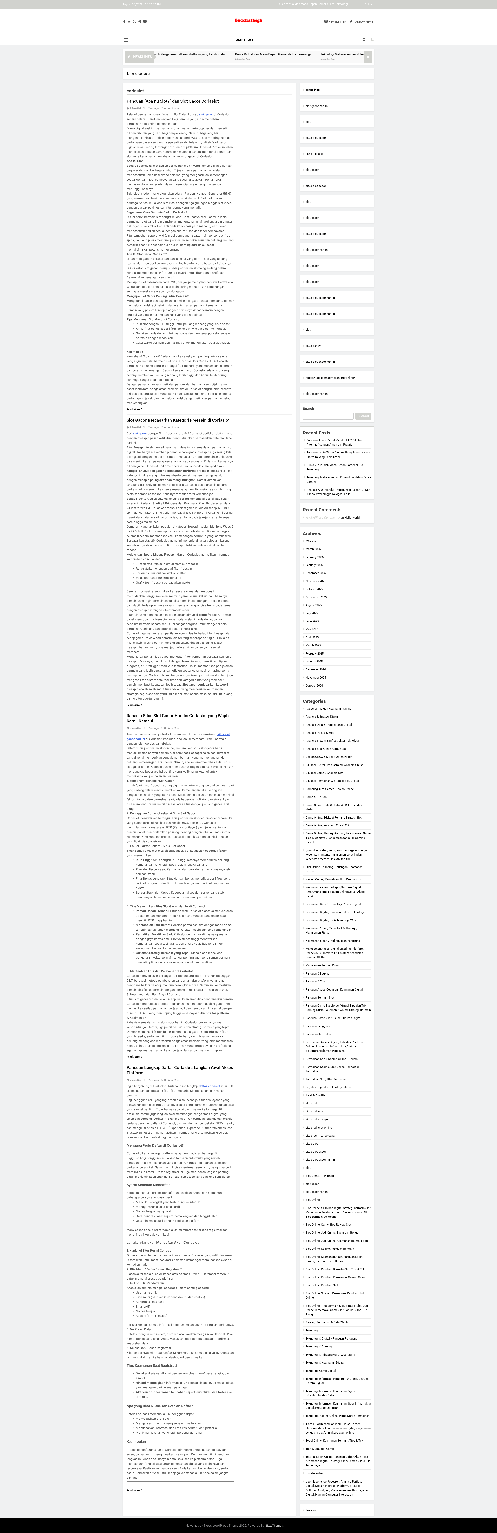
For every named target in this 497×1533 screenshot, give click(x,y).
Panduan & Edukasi (318, 973)
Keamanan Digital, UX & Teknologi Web (331, 920)
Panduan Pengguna (318, 1026)
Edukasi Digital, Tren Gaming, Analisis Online (334, 765)
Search (308, 409)
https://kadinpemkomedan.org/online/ (330, 378)
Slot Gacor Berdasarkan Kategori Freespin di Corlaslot (178, 420)
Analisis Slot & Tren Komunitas (326, 749)
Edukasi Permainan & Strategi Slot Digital (332, 781)
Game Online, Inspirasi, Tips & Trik (328, 825)
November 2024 (316, 677)
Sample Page (244, 40)
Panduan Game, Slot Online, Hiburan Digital (333, 1018)
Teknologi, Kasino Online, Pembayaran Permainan (337, 1416)
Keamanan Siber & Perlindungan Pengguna (333, 941)
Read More (133, 409)
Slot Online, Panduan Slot (322, 1285)
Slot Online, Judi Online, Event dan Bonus (332, 1232)
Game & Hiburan (316, 797)
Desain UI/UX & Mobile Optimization (329, 757)
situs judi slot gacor (318, 1119)
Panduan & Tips (316, 981)
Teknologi (312, 1330)
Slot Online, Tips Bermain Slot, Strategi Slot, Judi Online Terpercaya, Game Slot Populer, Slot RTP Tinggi (337, 1310)
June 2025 (312, 621)
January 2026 (314, 565)
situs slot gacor (316, 138)
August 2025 (314, 605)
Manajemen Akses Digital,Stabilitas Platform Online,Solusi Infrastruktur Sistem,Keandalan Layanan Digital (335, 953)
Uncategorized (315, 1473)
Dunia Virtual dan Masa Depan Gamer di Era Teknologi (207, 54)
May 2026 (312, 541)
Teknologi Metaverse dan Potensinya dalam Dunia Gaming (310, 4)
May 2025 (312, 629)
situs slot (312, 1143)
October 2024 (314, 685)
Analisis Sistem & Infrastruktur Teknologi (332, 740)
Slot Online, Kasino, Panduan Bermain (330, 1248)
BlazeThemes (274, 1525)
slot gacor (206, 114)
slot (308, 122)
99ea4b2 (135, 108)
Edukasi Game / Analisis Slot (324, 773)
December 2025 (316, 573)
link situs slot (314, 154)
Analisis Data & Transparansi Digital (329, 725)
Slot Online (313, 1200)
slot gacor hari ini (317, 106)
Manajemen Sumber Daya (322, 965)
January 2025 (314, 661)
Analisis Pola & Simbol (320, 732)
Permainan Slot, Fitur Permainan (326, 1079)
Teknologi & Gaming (319, 1346)
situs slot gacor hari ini (320, 298)
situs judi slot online (319, 1127)
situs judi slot (314, 1111)
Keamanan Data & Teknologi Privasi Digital (333, 904)
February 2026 (315, 557)
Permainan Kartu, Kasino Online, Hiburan (332, 1059)
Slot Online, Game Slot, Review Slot (328, 1224)
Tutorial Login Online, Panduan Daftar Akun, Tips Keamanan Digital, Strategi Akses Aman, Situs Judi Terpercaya (338, 1461)
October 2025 (314, 589)
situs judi (311, 1103)
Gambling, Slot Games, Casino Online (330, 789)
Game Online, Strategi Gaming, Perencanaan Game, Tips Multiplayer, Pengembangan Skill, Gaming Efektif (338, 838)
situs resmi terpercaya (320, 1135)
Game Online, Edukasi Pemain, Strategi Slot (334, 817)
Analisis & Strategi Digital (322, 716)
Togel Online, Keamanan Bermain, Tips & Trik (334, 1440)
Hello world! (352, 517)
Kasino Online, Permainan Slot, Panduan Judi (334, 879)
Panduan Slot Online (319, 1034)
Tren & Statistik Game (320, 1449)
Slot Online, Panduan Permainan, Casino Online (336, 1277)
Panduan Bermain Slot (320, 997)
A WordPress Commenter (323, 517)
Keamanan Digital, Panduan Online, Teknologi (335, 912)
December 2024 (316, 669)
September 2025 (316, 597)
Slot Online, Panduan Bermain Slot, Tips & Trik (335, 1269)
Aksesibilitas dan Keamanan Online (328, 708)
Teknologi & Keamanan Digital (325, 1362)
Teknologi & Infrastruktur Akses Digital (331, 1354)
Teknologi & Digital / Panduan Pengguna (331, 1338)
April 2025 (312, 637)
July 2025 (312, 613)
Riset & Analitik (315, 1095)
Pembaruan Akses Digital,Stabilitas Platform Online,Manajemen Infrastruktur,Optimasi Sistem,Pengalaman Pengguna (334, 1046)
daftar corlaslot (209, 1086)
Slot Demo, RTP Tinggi (320, 1175)
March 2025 (313, 645)
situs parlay (313, 346)
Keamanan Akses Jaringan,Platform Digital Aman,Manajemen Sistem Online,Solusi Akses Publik (335, 892)
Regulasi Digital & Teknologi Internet (329, 1087)
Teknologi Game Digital (321, 1371)
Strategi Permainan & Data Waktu (327, 1322)
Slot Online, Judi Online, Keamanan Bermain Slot (337, 1241)
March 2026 (313, 549)
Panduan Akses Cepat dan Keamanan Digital (334, 989)
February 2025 (315, 653)
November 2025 (316, 581)
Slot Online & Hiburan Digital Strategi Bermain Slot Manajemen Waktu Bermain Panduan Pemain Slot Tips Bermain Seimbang (338, 1212)
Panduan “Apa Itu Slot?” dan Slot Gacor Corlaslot (173, 101)
